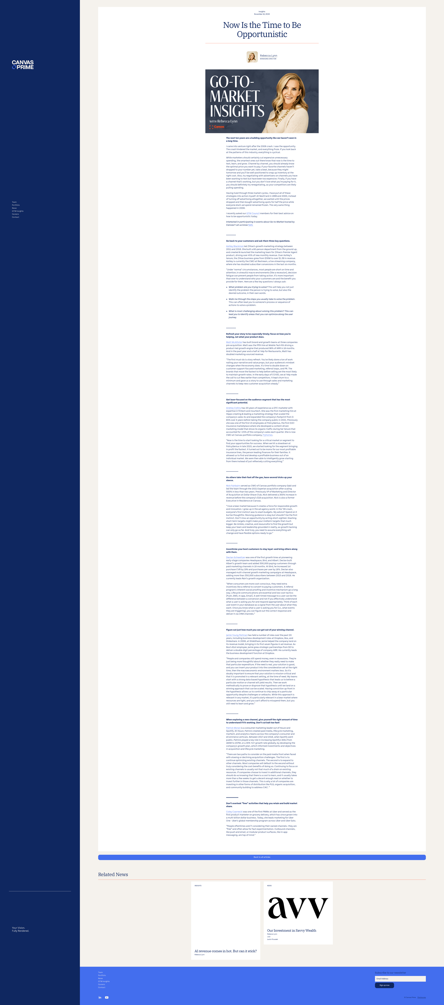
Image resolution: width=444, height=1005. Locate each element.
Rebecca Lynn (268, 55)
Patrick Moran (233, 728)
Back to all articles (262, 857)
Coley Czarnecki (234, 811)
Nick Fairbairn (233, 485)
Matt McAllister (234, 342)
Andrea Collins (233, 408)
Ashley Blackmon (235, 246)
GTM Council (253, 213)
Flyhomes (268, 435)
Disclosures (422, 997)
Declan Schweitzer (235, 557)
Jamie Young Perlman (236, 635)
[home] (23, 64)
